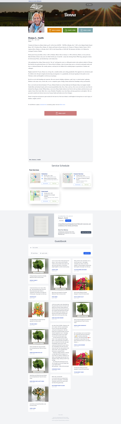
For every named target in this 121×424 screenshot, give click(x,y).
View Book (61, 220)
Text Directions (45, 183)
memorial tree (43, 104)
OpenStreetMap (62, 420)
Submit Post (87, 253)
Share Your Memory (86, 232)
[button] (35, 176)
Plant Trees (54, 183)
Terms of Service (64, 418)
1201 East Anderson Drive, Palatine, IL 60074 (81, 181)
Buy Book (68, 220)
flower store (62, 104)
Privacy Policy (57, 418)
